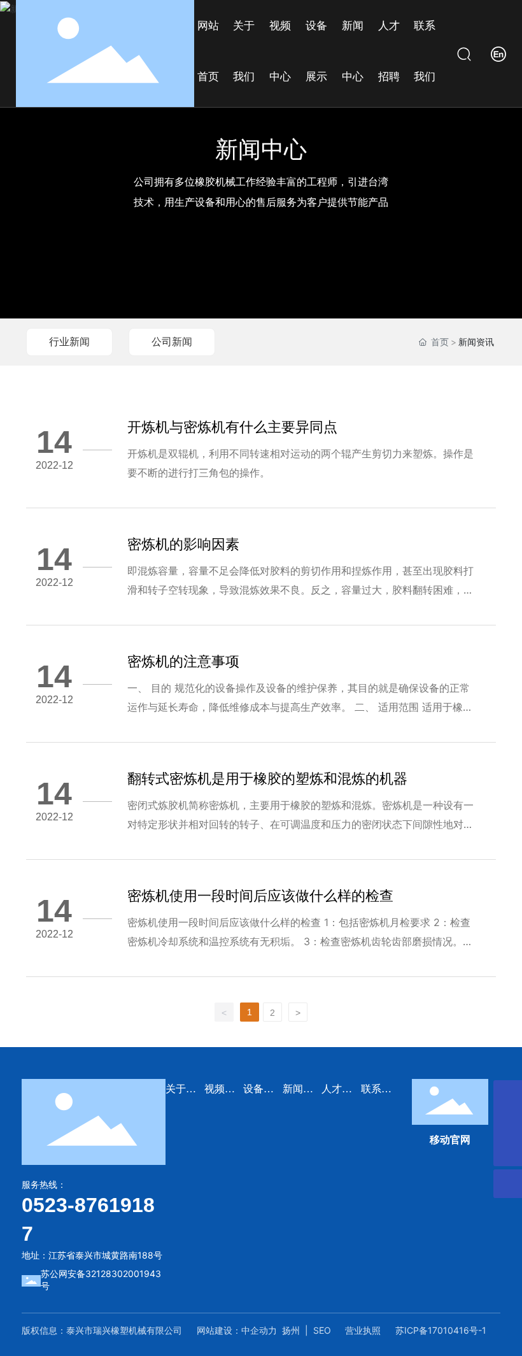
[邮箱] (507, 1123)
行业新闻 (69, 341)
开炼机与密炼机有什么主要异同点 (232, 426)
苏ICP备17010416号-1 (440, 1330)
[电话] (507, 1094)
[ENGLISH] (498, 52)
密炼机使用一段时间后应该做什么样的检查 (260, 895)
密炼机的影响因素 (183, 544)
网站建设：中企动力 (237, 1330)
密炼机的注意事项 (183, 661)
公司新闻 (172, 341)
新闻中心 (261, 149)
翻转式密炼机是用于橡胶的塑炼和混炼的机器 (267, 778)
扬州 (291, 1330)
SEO (322, 1330)
